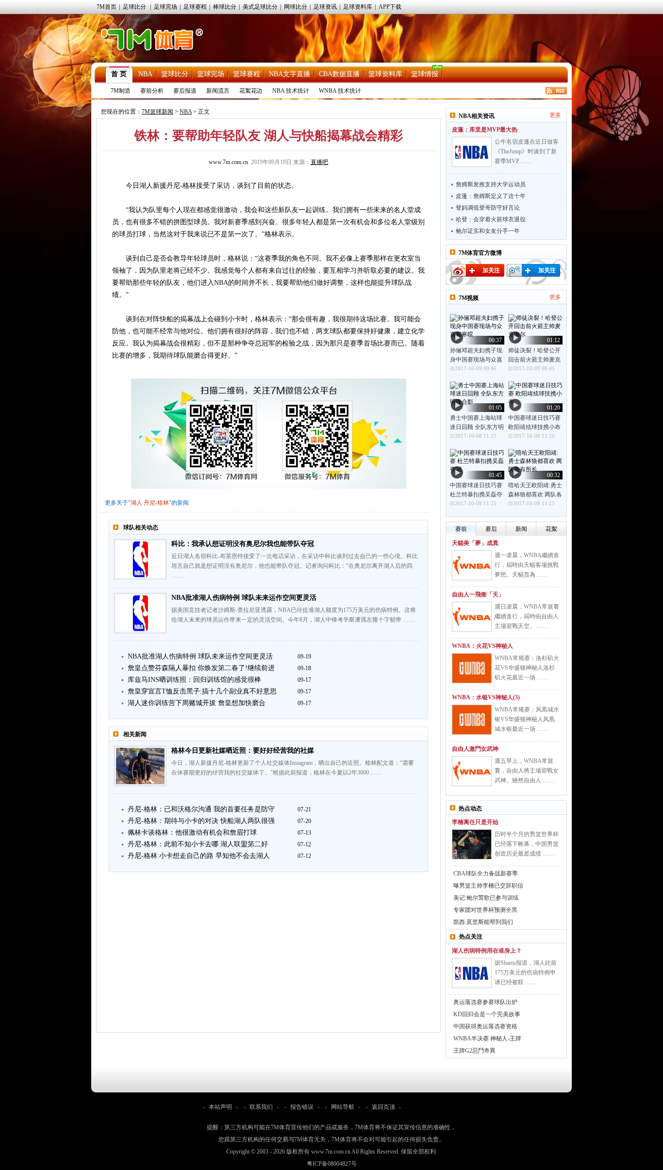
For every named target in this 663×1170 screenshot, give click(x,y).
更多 (555, 115)
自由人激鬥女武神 (475, 748)
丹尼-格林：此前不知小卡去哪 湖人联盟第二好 (198, 844)
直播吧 (319, 162)
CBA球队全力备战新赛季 (485, 873)
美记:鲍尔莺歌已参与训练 (486, 897)
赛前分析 (152, 90)
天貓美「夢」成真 (475, 543)
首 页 (119, 74)
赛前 (461, 529)
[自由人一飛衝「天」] (472, 617)
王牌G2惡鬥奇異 (474, 1050)
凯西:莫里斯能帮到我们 (483, 922)
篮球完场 (210, 74)
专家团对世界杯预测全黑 (485, 909)
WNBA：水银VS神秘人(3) (486, 697)
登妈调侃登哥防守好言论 (488, 207)
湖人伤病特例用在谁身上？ (487, 950)
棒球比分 (224, 6)
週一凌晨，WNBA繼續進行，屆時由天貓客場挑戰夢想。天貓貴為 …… (527, 565)
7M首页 (106, 6)
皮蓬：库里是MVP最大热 (484, 129)
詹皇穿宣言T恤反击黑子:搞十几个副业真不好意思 (202, 691)
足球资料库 (357, 6)
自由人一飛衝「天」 (478, 594)
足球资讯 (325, 6)
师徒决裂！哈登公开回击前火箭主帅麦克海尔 (534, 359)
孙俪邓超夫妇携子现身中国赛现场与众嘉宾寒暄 (476, 359)
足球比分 (134, 6)
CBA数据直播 (339, 74)
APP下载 (390, 6)
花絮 (551, 529)
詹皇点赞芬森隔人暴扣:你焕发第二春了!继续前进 (201, 668)
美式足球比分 (260, 6)
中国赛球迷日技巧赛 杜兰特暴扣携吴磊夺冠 (476, 494)
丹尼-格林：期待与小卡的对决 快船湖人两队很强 (201, 820)
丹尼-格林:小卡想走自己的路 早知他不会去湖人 (199, 855)
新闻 (521, 529)
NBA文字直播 (289, 74)
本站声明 (220, 1107)
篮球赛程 (246, 74)
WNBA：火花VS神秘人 (482, 646)
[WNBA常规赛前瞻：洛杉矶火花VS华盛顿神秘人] (472, 668)
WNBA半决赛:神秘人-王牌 (487, 1038)
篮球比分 (174, 74)
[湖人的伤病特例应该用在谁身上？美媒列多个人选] (472, 973)
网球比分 (295, 6)
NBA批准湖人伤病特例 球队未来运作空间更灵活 (243, 597)
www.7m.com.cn (228, 162)
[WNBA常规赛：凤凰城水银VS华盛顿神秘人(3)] (472, 720)
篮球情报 (424, 74)
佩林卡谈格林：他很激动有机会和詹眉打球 (192, 832)
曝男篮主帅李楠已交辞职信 (488, 885)
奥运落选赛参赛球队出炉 (485, 1002)
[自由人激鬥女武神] (472, 771)
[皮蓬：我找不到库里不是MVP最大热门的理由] (472, 152)
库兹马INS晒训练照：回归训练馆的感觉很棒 (194, 679)
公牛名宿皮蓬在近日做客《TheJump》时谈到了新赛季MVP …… (527, 151)
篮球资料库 (385, 74)
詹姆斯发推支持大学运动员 (491, 184)
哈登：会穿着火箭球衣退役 (491, 219)
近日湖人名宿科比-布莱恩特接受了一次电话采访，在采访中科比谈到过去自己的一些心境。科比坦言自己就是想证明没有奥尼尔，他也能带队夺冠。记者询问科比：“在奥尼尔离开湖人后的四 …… (294, 566)
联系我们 (261, 1107)
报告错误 (302, 1107)
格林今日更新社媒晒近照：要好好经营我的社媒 (242, 750)
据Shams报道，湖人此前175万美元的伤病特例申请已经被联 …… (526, 972)
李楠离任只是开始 (475, 822)
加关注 (491, 270)
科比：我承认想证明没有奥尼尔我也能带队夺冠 (242, 543)
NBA (145, 74)
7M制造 (121, 90)
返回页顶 (383, 1107)
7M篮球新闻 (157, 111)
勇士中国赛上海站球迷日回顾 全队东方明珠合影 (477, 427)
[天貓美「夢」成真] (472, 565)
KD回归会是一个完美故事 (486, 1014)
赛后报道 (185, 90)
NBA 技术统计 (290, 90)
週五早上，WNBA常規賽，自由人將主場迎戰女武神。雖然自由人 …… (527, 771)
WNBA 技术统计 (340, 90)
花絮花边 (251, 90)
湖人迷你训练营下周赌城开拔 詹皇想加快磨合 (196, 703)
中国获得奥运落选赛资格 (485, 1026)
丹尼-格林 (156, 502)
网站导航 (342, 1107)
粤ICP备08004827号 (332, 1163)
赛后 (491, 529)
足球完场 (165, 6)
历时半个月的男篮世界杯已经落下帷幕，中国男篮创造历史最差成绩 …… (527, 844)
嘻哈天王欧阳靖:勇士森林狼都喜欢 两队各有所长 (535, 494)
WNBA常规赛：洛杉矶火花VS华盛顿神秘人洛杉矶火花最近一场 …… (527, 668)
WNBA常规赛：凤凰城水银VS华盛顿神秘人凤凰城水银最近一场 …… (527, 719)
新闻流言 (218, 90)
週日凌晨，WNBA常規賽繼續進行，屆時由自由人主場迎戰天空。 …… (527, 616)
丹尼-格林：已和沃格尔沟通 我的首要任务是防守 (201, 809)
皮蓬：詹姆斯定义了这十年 (491, 196)
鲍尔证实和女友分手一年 (488, 231)
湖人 (136, 502)
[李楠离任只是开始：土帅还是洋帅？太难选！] (472, 844)
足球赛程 (195, 6)
